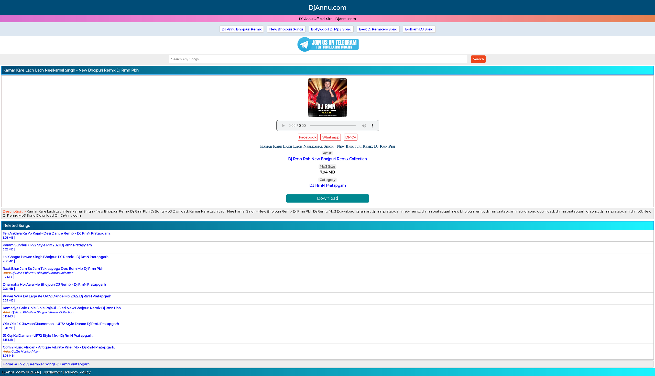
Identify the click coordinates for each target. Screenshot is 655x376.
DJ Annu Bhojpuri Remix (241, 29)
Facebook (307, 137)
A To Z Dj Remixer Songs (35, 364)
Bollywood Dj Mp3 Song (331, 29)
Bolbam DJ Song (419, 29)
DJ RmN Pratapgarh (327, 185)
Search (478, 59)
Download (327, 198)
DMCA (350, 137)
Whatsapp (331, 137)
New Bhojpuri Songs (286, 29)
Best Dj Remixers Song (378, 29)
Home (8, 364)
